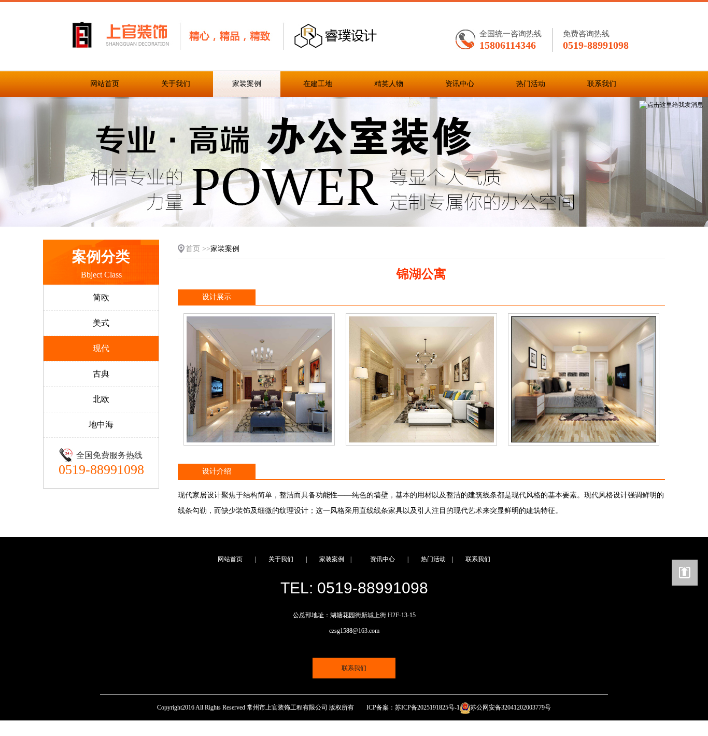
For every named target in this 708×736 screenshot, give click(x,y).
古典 (101, 373)
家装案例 (246, 84)
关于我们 (175, 84)
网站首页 (104, 84)
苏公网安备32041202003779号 (510, 707)
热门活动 (530, 84)
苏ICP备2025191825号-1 (427, 707)
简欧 (101, 297)
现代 (101, 348)
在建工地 (317, 84)
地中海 (101, 424)
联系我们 (601, 84)
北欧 (101, 399)
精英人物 (388, 84)
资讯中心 (459, 84)
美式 (101, 322)
